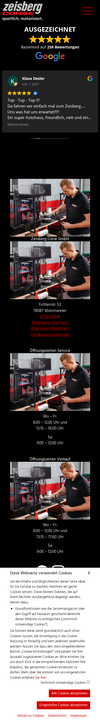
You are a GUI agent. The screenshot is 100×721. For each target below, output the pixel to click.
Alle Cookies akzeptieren (69, 693)
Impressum (79, 716)
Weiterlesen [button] (18, 124)
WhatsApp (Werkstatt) (50, 329)
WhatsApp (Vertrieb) (50, 323)
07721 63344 (50, 317)
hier (43, 678)
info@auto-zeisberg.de (50, 335)
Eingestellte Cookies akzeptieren (63, 705)
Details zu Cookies (30, 716)
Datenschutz (57, 716)
